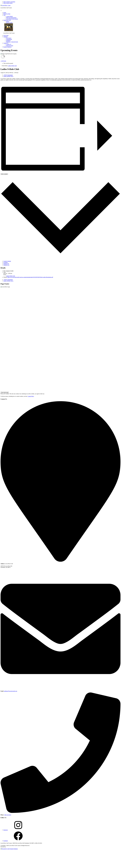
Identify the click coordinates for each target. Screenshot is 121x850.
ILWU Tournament (8, 75)
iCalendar (5, 262)
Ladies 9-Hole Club (10, 276)
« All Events (3, 61)
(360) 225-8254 (7, 814)
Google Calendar (7, 261)
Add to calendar (4, 174)
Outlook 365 (6, 263)
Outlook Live (6, 265)
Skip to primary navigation (9, 1)
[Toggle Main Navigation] (1, 10)
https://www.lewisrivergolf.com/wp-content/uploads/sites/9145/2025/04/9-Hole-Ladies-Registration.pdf (30, 277)
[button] (4, 15)
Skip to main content (7, 3)
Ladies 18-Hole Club (8, 76)
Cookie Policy (31, 396)
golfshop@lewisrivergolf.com (10, 691)
